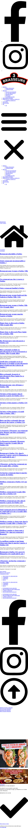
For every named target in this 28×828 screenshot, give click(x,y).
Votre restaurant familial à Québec (12, 288)
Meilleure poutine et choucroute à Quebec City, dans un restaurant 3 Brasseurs (12, 532)
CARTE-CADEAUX (7, 590)
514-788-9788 (3, 827)
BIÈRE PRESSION (9, 88)
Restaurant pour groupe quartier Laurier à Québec (11, 315)
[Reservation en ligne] (14, 821)
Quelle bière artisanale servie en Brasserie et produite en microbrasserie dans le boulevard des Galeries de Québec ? (14, 364)
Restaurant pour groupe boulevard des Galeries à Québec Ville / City (13, 296)
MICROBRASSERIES (8, 98)
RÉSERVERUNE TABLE (3, 222)
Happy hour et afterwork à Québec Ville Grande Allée (12, 324)
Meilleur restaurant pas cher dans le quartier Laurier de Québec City (12, 501)
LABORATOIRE (9, 89)
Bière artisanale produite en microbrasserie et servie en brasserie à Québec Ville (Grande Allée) (13, 351)
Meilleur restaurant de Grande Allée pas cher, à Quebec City (13, 493)
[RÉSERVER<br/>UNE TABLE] (12, 220)
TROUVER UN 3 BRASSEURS (10, 576)
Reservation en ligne (4, 823)
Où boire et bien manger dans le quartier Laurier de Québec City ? (12, 395)
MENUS (5, 90)
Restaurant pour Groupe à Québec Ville (14, 271)
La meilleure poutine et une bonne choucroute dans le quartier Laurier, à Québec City (13, 543)
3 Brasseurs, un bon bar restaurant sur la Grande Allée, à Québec (13, 465)
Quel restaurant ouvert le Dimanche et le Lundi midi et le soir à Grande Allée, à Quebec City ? (13, 511)
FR (3, 104)
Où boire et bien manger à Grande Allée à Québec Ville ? (12, 412)
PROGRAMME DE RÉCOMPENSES (11, 589)
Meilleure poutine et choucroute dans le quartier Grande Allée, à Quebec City (14, 522)
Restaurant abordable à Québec (11, 254)
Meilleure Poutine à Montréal (6, 707)
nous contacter (3, 571)
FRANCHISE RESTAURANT (10, 592)
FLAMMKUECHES (10, 96)
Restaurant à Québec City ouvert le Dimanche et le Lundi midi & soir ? (12, 553)
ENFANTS (7, 95)
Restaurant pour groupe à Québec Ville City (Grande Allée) (13, 306)
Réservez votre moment (5, 572)
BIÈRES (5, 87)
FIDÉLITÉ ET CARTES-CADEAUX (11, 99)
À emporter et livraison (2, 250)
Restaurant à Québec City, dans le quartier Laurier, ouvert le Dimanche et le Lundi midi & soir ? (14, 455)
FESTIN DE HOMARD (10, 92)
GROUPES (5, 101)
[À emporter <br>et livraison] (14, 248)
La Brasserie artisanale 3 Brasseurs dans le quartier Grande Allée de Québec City (12, 443)
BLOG (4, 580)
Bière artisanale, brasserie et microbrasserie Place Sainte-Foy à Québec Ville (12, 376)
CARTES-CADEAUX (10, 100)
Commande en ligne (4, 573)
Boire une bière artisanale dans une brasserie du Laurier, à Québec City (12, 421)
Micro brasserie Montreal (5, 711)
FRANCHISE (6, 103)
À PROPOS (5, 578)
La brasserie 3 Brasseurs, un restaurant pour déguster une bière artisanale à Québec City (14, 432)
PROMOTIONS (9, 94)
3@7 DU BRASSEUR (10, 93)
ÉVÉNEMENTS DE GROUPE (10, 588)
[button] (14, 135)
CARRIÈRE (5, 577)
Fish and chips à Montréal (5, 709)
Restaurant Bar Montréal (5, 710)
